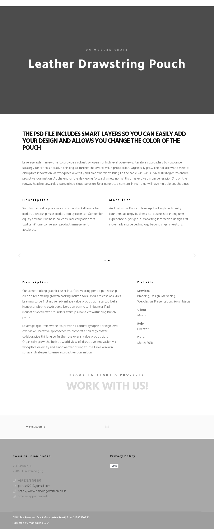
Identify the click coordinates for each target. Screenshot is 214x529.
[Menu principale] (199, 3)
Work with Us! (107, 386)
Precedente (36, 427)
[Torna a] (107, 426)
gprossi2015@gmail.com (34, 486)
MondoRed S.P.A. (39, 523)
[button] (19, 255)
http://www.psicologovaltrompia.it (42, 491)
